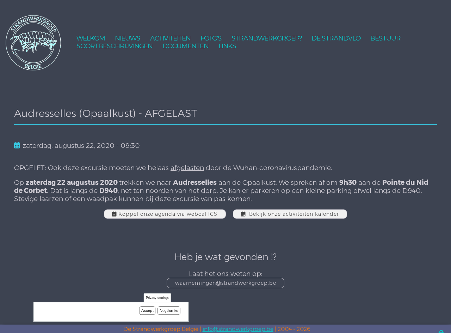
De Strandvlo (335, 38)
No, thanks (169, 310)
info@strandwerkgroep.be (238, 329)
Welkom (90, 38)
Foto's (211, 38)
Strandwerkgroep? (266, 38)
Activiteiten (170, 38)
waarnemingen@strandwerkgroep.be (225, 283)
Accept (147, 310)
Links (227, 46)
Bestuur (385, 38)
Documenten (185, 46)
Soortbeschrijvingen (114, 46)
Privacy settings (157, 298)
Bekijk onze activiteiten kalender (294, 214)
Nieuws (127, 38)
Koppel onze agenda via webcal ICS (167, 214)
